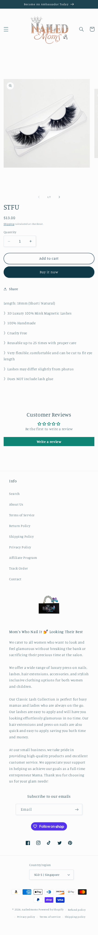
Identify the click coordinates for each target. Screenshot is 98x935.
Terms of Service (22, 515)
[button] (6, 29)
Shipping (9, 223)
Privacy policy (26, 916)
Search (14, 494)
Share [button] (13, 289)
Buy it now (49, 272)
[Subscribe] (76, 809)
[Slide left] (39, 197)
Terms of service (50, 916)
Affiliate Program (23, 557)
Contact (15, 579)
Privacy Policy (20, 547)
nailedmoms (30, 909)
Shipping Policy (21, 536)
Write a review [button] (49, 441)
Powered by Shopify (51, 909)
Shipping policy (75, 916)
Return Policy (19, 526)
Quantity (10, 232)
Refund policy (77, 909)
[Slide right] (59, 197)
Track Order (18, 568)
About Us (16, 504)
